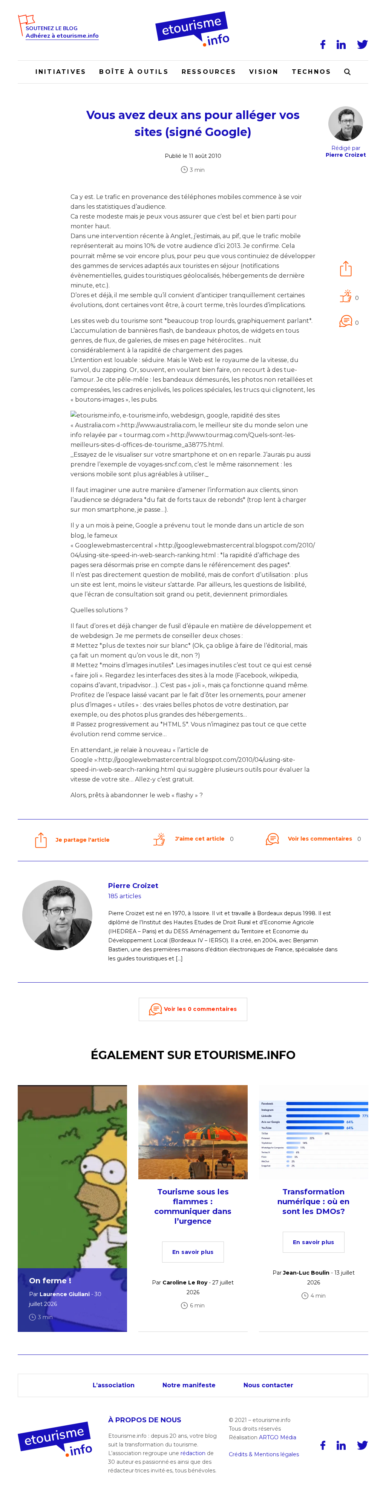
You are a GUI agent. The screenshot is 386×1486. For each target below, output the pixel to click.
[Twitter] (362, 44)
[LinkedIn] (341, 44)
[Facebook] (322, 44)
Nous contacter (268, 1385)
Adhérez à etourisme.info (62, 36)
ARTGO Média (277, 1437)
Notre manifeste (189, 1385)
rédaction (193, 1453)
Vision (264, 71)
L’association (114, 1385)
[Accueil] (193, 14)
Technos (312, 71)
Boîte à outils (133, 71)
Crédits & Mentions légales (264, 1454)
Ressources (209, 71)
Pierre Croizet (133, 886)
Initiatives (61, 71)
